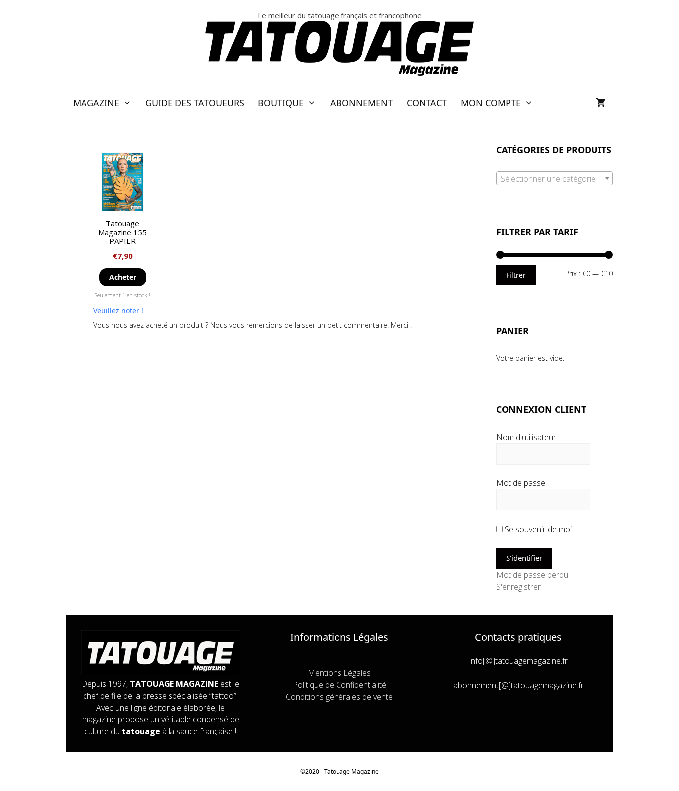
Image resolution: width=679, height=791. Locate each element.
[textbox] (554, 179)
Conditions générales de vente (339, 696)
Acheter (122, 277)
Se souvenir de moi (537, 529)
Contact (427, 103)
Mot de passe (520, 482)
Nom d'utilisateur (526, 437)
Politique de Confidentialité (339, 684)
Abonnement (361, 103)
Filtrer (516, 275)
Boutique (281, 103)
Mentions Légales (339, 672)
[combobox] (554, 178)
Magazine (96, 103)
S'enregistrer (518, 586)
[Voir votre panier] (601, 103)
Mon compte (491, 103)
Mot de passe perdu (532, 574)
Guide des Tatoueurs (194, 103)
